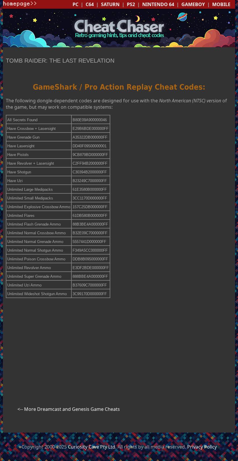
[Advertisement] (119, 343)
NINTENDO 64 (158, 4)
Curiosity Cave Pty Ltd (91, 447)
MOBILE (221, 4)
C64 (90, 4)
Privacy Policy (202, 447)
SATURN (110, 4)
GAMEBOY (193, 4)
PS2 (131, 4)
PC (75, 4)
